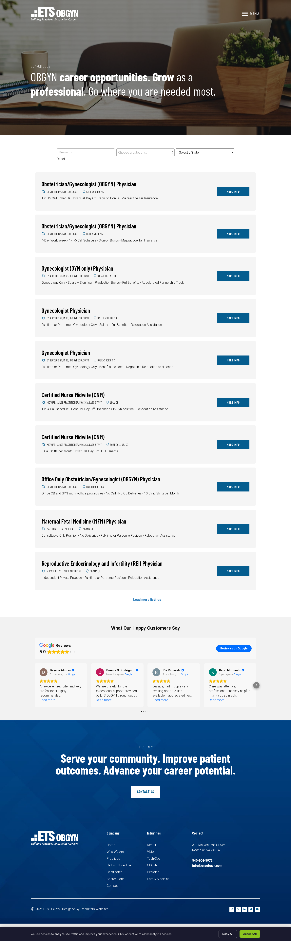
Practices (113, 858)
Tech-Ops (153, 858)
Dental (151, 845)
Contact (112, 886)
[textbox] (145, 153)
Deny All (227, 933)
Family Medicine (158, 879)
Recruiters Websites (94, 909)
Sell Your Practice (119, 865)
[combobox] (145, 152)
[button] (245, 14)
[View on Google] (44, 672)
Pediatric (153, 872)
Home (111, 845)
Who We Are (115, 852)
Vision (151, 852)
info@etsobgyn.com (207, 866)
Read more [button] (47, 700)
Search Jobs (116, 879)
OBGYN (152, 865)
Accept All (250, 933)
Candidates (114, 872)
